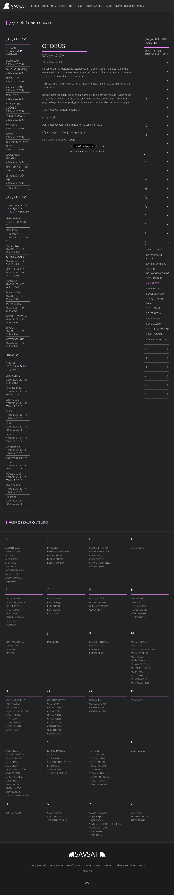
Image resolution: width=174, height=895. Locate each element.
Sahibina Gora (15, 257)
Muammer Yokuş (140, 664)
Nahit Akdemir (13, 703)
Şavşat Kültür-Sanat (155, 41)
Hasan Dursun (139, 606)
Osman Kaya (54, 733)
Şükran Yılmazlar (156, 339)
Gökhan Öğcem (97, 598)
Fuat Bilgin (53, 609)
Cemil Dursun (97, 559)
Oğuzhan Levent (56, 700)
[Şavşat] (87, 855)
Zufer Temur (138, 820)
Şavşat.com (53, 55)
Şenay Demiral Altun (154, 300)
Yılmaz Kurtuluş (98, 827)
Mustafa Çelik (139, 679)
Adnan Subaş (12, 547)
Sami (8, 423)
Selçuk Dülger (13, 758)
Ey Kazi (10, 327)
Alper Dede (11, 559)
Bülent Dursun (55, 559)
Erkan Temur (12, 609)
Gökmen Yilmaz (97, 602)
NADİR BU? (12, 188)
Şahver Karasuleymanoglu (157, 270)
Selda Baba (11, 761)
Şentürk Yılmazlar (157, 329)
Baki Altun (53, 547)
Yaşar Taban (96, 820)
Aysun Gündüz (13, 577)
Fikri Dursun (54, 606)
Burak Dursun (55, 555)
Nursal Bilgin (13, 726)
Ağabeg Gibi (13, 473)
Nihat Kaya (11, 718)
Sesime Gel (12, 95)
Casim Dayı (12, 60)
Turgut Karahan (98, 784)
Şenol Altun (153, 323)
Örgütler (129, 6)
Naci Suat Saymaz (15, 700)
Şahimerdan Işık (156, 263)
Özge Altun (95, 700)
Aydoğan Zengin (14, 570)
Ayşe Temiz (11, 581)
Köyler (35, 6)
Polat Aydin (137, 700)
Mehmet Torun (139, 653)
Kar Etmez (12, 245)
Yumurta (11, 133)
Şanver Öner (154, 277)
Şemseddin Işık (155, 293)
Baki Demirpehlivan (58, 551)
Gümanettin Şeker (99, 606)
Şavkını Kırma (14, 388)
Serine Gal (12, 399)
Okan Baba (53, 703)
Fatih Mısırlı (54, 598)
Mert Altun (137, 656)
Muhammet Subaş (141, 667)
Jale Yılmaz (53, 641)
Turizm (118, 6)
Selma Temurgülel (16, 769)
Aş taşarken (13, 304)
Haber (108, 6)
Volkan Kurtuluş (57, 820)
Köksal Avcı (95, 649)
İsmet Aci (10, 653)
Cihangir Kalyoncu (100, 562)
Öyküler (11, 237)
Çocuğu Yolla (15, 269)
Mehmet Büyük (139, 641)
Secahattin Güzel (15, 754)
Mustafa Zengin (140, 682)
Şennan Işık (153, 318)
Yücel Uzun (95, 835)
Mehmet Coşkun (140, 645)
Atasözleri (12, 249)
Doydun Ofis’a (15, 86)
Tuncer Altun (97, 761)
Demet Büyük (138, 547)
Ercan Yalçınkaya (15, 602)
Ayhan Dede (11, 573)
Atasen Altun (13, 566)
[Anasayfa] (14, 5)
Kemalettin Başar (99, 641)
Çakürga (11, 280)
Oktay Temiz (53, 711)
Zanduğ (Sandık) (16, 69)
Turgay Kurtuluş (99, 776)
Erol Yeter (11, 613)
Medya (140, 6)
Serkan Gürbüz (13, 776)
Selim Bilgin (12, 765)
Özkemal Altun (97, 703)
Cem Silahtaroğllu (100, 551)
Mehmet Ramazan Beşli (143, 649)
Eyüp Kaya (10, 624)
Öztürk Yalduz (97, 711)
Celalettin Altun (98, 547)
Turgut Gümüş (97, 780)
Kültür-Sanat (76, 6)
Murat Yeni (137, 675)
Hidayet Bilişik (139, 609)
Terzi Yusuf (13, 218)
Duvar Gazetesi (94, 6)
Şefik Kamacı (153, 288)
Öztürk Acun (14, 379)
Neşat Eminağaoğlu (16, 711)
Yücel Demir (96, 831)
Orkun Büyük (54, 729)
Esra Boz (10, 620)
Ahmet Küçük (12, 551)
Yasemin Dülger (98, 812)
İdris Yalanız (12, 645)
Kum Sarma (13, 376)
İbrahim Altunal (14, 641)
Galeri (45, 6)
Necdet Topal (13, 707)
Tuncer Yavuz (97, 769)
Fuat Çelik (53, 613)
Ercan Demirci (13, 598)
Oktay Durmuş (55, 707)
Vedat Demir (54, 812)
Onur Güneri (54, 722)
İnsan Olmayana (16, 316)
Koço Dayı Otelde (17, 167)
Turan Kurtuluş (98, 773)
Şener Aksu (153, 308)
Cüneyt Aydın (96, 566)
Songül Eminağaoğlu (17, 795)
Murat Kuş (137, 671)
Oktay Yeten (54, 714)
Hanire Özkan (138, 598)
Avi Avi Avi (12, 125)
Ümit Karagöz (13, 812)
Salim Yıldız (11, 750)
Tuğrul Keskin (97, 758)
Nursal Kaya (12, 729)
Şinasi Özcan (154, 334)
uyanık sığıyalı (15, 116)
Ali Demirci (11, 555)
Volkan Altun (55, 816)
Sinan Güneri (12, 791)
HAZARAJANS (87, 871)
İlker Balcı (11, 649)
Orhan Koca (54, 726)
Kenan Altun (96, 645)
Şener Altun (153, 313)
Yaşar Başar (96, 816)
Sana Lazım (13, 292)
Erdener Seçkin (13, 606)
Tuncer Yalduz (97, 765)
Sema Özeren (12, 773)
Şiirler (10, 221)
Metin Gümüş (138, 660)
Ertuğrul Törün (14, 617)
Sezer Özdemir (13, 780)
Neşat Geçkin (12, 714)
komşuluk (12, 78)
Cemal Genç (95, 555)
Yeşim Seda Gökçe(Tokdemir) (105, 823)
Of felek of (13, 446)
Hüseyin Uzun (138, 617)
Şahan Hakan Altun (154, 256)
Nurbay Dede (12, 722)
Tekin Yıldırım (96, 754)
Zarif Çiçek (137, 812)
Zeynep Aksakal (139, 816)
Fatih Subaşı (54, 602)
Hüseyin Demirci (140, 613)
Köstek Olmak (15, 339)
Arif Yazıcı (10, 562)
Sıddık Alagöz (13, 788)
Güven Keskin (96, 609)
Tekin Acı (94, 750)
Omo (9, 411)
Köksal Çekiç (96, 653)
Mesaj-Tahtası (58, 6)
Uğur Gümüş (138, 750)
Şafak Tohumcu (155, 249)
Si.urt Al (11, 497)
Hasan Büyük (138, 602)
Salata (10, 434)
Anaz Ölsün (13, 485)
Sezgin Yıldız (12, 784)
